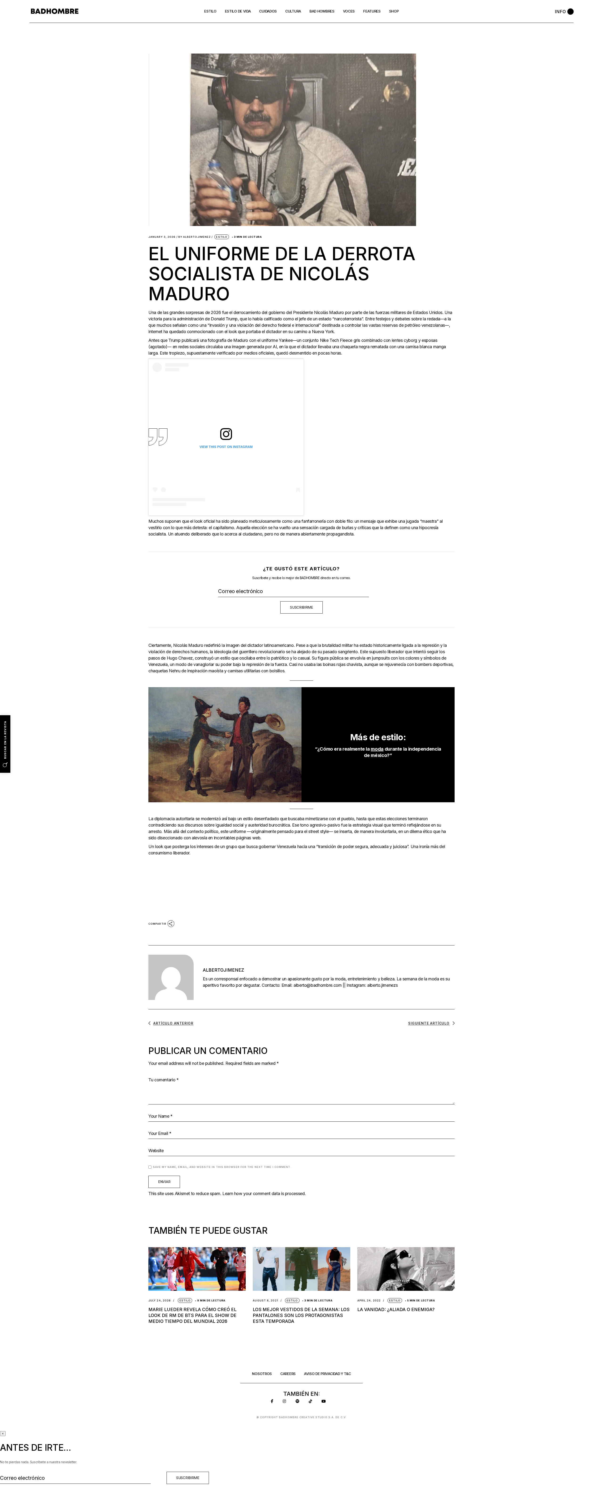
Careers (288, 1373)
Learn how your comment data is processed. (264, 1193)
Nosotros (262, 1373)
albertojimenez (194, 237)
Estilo (221, 236)
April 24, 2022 (369, 1300)
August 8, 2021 (265, 1300)
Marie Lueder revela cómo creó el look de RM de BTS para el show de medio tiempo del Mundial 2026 (192, 1315)
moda (377, 749)
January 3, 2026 (162, 237)
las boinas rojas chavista (338, 664)
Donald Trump (224, 318)
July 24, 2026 (159, 1300)
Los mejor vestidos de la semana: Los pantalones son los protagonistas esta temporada (301, 1315)
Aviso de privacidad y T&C (327, 1373)
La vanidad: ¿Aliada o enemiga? (396, 1309)
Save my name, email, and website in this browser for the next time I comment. (222, 1167)
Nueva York (323, 331)
